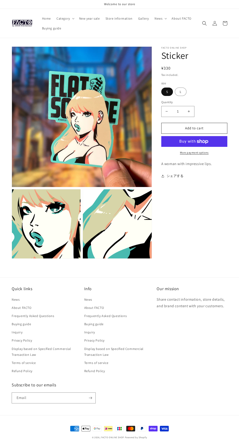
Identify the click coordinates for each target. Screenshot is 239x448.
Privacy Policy (22, 340)
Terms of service (24, 363)
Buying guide (21, 324)
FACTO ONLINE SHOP (112, 437)
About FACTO (22, 308)
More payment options (194, 152)
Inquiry (17, 332)
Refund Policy (22, 371)
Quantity (167, 102)
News (16, 299)
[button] (65, 18)
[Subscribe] (90, 397)
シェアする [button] (175, 176)
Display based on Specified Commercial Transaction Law (41, 352)
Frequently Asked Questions (33, 316)
